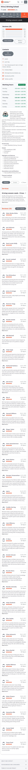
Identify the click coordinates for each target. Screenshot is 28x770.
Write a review (20, 41)
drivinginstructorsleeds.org (12, 73)
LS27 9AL (7, 62)
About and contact (7, 761)
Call (17, 16)
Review (10, 16)
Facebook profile (9, 76)
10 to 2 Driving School (10, 6)
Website (3, 16)
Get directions (8, 53)
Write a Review (20, 208)
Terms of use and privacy (8, 768)
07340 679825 (8, 70)
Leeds (4, 10)
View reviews (8, 40)
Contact (15, 182)
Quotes (24, 16)
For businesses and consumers (10, 764)
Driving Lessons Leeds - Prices (13, 193)
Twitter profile (9, 79)
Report (24, 215)
